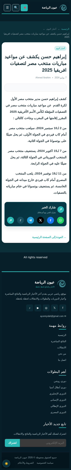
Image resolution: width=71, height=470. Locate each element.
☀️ (6, 463)
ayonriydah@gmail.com (52, 316)
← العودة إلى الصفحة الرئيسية (49, 237)
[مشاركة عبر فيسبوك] (50, 220)
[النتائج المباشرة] (24, 7)
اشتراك (12, 442)
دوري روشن (60, 381)
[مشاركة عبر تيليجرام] (30, 220)
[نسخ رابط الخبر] (20, 220)
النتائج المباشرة (58, 341)
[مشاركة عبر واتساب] (60, 220)
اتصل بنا (62, 359)
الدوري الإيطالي (58, 406)
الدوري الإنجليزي (57, 393)
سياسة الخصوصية (45, 463)
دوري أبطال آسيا (58, 387)
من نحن (62, 353)
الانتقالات (61, 347)
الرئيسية (65, 29)
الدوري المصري (58, 412)
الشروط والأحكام (26, 463)
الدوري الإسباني (58, 399)
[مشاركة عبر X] (40, 220)
